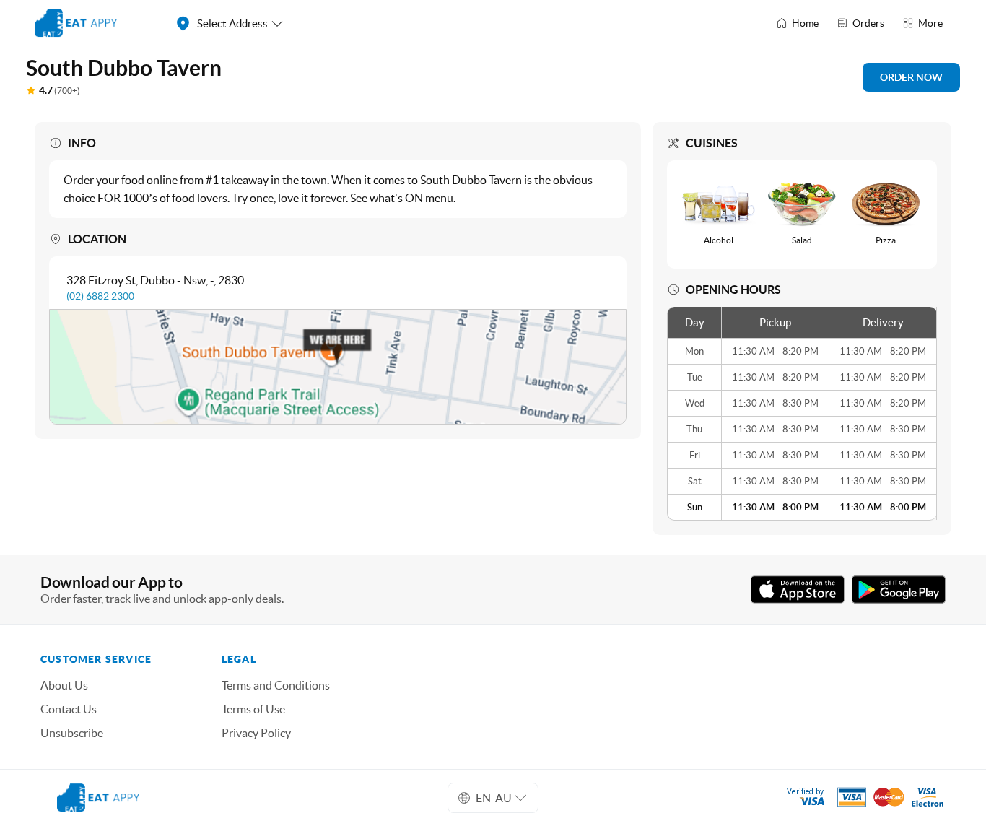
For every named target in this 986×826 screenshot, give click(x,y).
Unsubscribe (71, 732)
